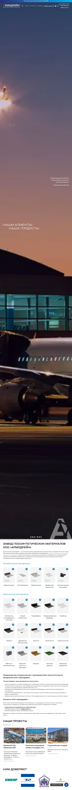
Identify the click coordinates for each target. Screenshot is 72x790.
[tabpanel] (36, 270)
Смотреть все (7, 724)
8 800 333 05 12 (64, 5)
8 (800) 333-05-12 (10, 707)
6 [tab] (39, 537)
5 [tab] (37, 537)
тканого (58, 553)
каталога (9, 687)
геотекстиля (51, 553)
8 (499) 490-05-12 (20, 707)
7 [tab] (41, 537)
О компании (40, 5)
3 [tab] (34, 537)
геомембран (13, 555)
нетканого (64, 553)
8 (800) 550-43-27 (31, 707)
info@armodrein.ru (64, 7)
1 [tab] (31, 537)
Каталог (27, 5)
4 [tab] (36, 537)
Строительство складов (35, 745)
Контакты (33, 5)
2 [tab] (32, 537)
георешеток (6, 555)
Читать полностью (9, 755)
